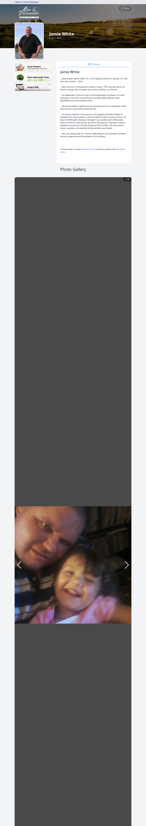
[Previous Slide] (19, 565)
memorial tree (89, 149)
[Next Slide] (126, 565)
